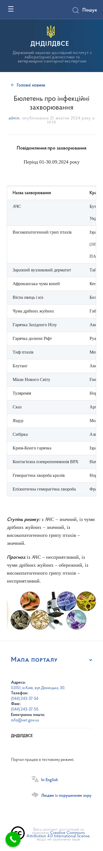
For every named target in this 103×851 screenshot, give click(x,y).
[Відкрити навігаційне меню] (10, 9)
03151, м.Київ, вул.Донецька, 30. (38, 688)
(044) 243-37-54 (24, 699)
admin (14, 118)
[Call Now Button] (13, 839)
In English (49, 780)
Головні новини (31, 85)
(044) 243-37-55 (24, 709)
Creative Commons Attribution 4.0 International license (58, 834)
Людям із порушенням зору (66, 795)
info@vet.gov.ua (25, 720)
